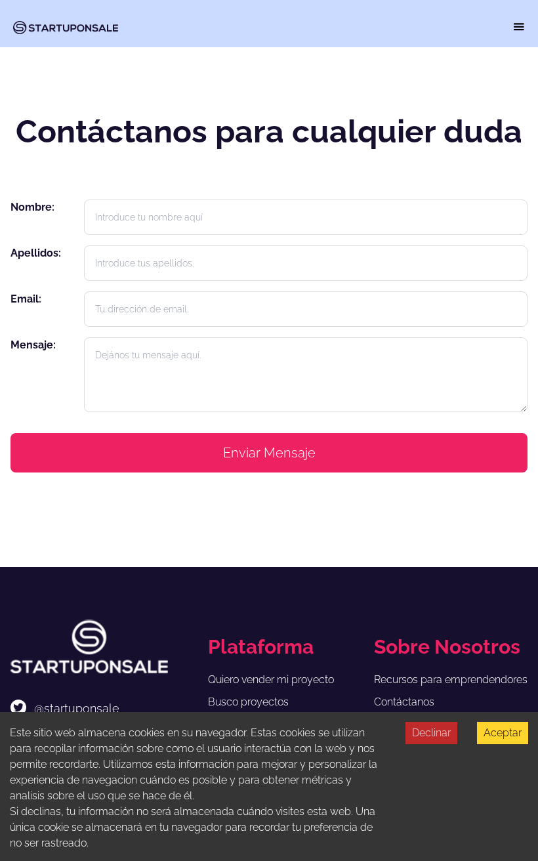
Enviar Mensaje (269, 453)
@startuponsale (76, 708)
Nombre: (32, 207)
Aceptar (503, 732)
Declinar (431, 732)
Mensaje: (33, 345)
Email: (25, 299)
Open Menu (519, 27)
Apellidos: (35, 253)
